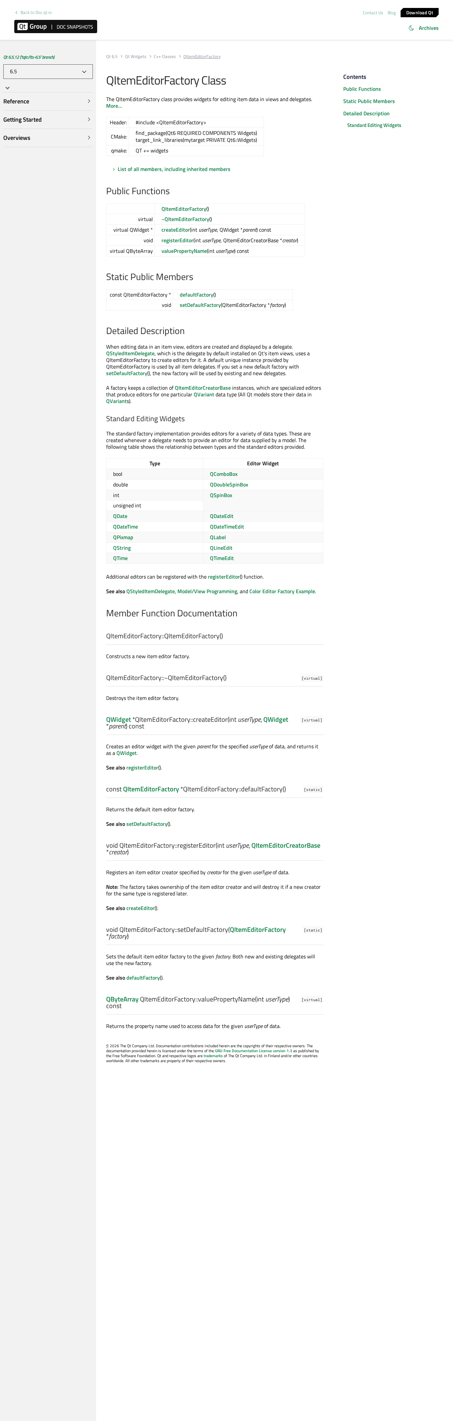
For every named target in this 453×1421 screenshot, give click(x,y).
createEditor (176, 230)
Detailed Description (366, 113)
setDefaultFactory (200, 305)
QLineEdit (221, 548)
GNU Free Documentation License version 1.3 (253, 1051)
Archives (429, 28)
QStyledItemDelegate (130, 353)
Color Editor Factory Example (282, 591)
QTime (120, 558)
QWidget (118, 719)
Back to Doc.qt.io (36, 12)
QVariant (204, 394)
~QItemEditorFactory (185, 219)
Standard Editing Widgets (374, 125)
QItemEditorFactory (184, 209)
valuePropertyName (184, 251)
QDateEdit (221, 516)
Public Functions (362, 89)
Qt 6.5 (111, 56)
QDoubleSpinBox (229, 484)
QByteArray (122, 999)
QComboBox (223, 474)
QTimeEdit (222, 558)
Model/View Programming (207, 591)
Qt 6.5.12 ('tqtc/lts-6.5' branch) (28, 57)
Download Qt (419, 12)
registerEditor (177, 240)
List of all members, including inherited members (174, 169)
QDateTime (125, 527)
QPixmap (123, 537)
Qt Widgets (135, 56)
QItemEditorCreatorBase (203, 388)
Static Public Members (369, 101)
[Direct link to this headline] (173, 191)
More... (114, 106)
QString (122, 548)
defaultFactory (196, 295)
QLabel (218, 537)
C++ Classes (165, 56)
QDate (120, 516)
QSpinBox (221, 495)
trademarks (213, 1055)
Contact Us (373, 12)
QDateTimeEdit (227, 527)
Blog (392, 12)
